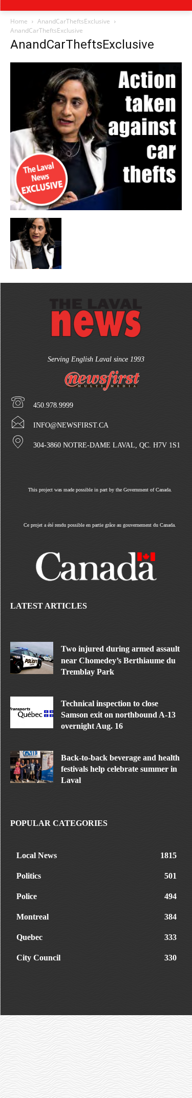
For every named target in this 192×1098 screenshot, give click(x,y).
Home (19, 21)
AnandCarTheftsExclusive (73, 21)
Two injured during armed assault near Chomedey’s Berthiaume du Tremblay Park (120, 660)
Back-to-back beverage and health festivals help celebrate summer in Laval (120, 769)
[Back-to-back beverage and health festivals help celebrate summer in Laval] (31, 767)
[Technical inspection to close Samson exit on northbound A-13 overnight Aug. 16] (31, 713)
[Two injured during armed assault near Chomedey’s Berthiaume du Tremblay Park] (31, 658)
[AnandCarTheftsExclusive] (96, 207)
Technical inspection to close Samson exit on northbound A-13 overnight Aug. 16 (118, 715)
